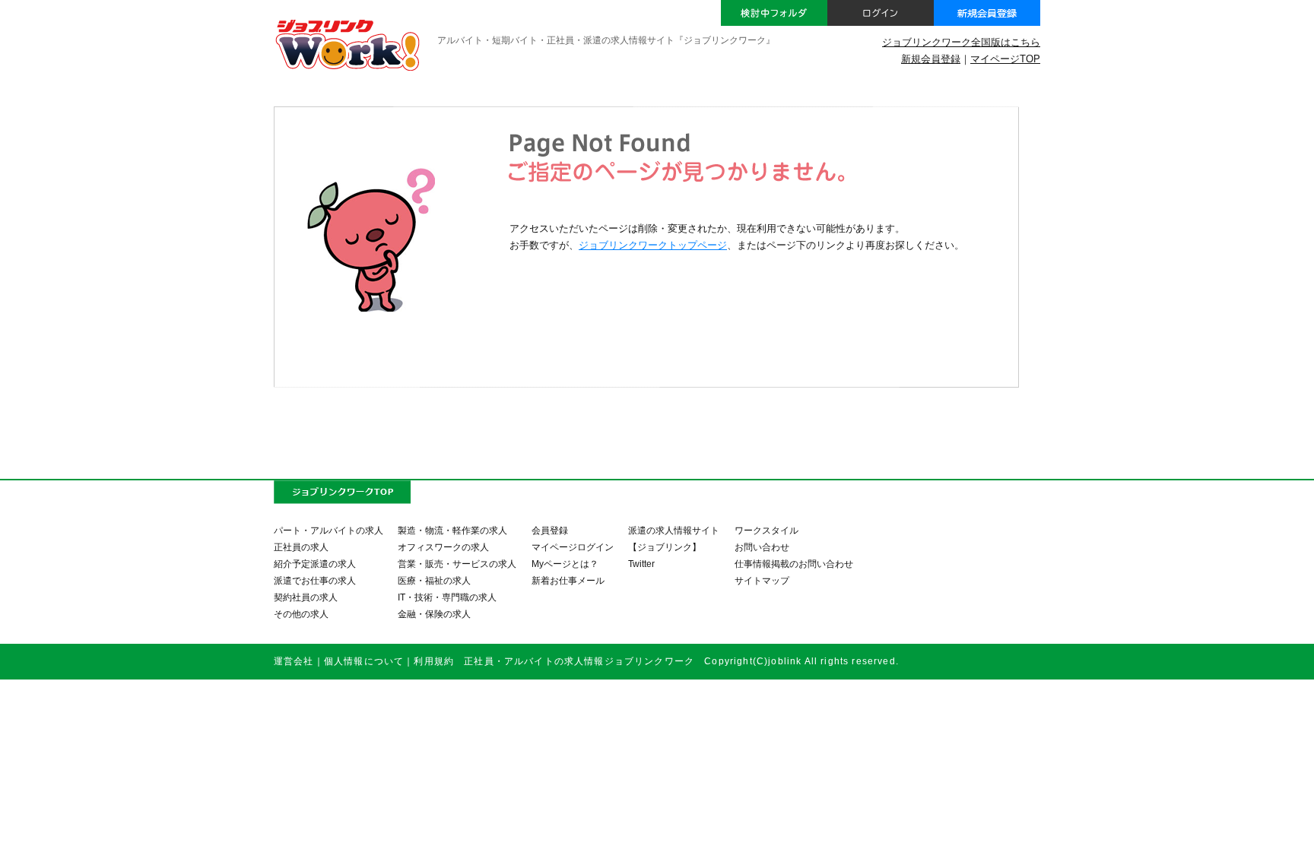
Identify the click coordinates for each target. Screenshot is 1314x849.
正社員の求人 (301, 547)
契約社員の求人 (306, 597)
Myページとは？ (565, 564)
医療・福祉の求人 (434, 580)
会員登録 (550, 530)
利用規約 (434, 661)
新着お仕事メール (568, 580)
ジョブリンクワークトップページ (653, 245)
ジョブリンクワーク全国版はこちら (961, 42)
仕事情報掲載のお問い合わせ (794, 564)
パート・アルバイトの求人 (328, 530)
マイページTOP (1005, 59)
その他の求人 (301, 614)
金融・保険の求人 (434, 614)
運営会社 (294, 661)
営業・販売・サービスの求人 (457, 564)
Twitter (641, 564)
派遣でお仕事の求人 (315, 580)
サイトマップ (762, 580)
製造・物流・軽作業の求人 (452, 530)
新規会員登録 (930, 59)
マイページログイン (573, 547)
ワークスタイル (766, 530)
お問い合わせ (762, 547)
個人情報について (364, 661)
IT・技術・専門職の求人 (447, 597)
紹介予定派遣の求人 (315, 564)
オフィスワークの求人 (443, 547)
